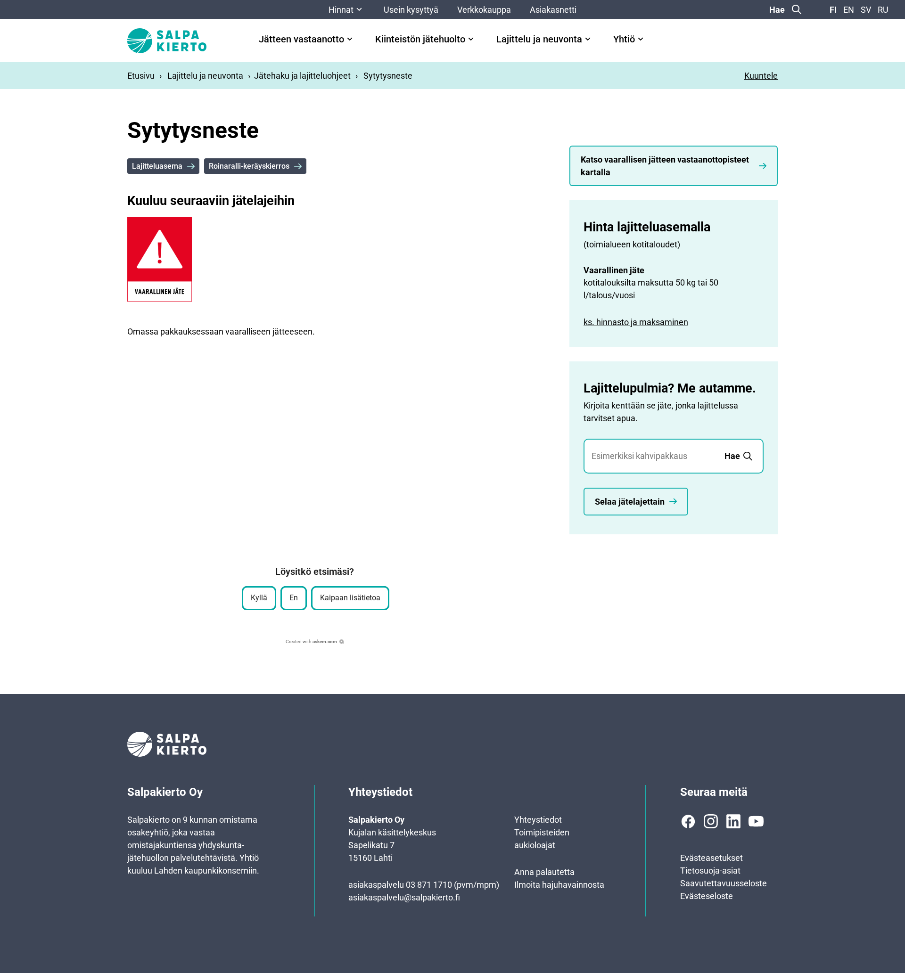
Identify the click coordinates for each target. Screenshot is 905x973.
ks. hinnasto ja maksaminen (636, 322)
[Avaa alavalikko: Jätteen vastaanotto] (349, 39)
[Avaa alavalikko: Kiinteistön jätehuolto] (471, 39)
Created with (311, 641)
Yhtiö (624, 39)
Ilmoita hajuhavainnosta (559, 885)
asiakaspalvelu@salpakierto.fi (404, 897)
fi (833, 10)
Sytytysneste (387, 76)
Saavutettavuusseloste (723, 883)
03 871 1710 (429, 885)
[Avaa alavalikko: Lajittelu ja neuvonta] (587, 39)
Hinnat (341, 10)
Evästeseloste (706, 896)
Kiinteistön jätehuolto (420, 39)
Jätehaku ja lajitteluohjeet (302, 76)
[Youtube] (756, 821)
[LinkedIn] (733, 821)
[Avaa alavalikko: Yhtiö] (640, 39)
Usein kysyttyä (411, 10)
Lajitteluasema (157, 166)
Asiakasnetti (553, 10)
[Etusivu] (166, 40)
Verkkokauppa (484, 10)
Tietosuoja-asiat (710, 870)
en (848, 10)
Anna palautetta (544, 872)
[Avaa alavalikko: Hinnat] (359, 9)
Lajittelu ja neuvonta (539, 39)
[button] (259, 598)
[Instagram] (711, 821)
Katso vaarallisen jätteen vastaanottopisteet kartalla (665, 166)
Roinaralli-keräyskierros (249, 166)
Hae (777, 10)
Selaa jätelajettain (630, 502)
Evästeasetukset (711, 858)
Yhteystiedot (538, 820)
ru (883, 10)
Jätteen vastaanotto (301, 39)
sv (866, 10)
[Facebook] (688, 821)
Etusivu (141, 76)
